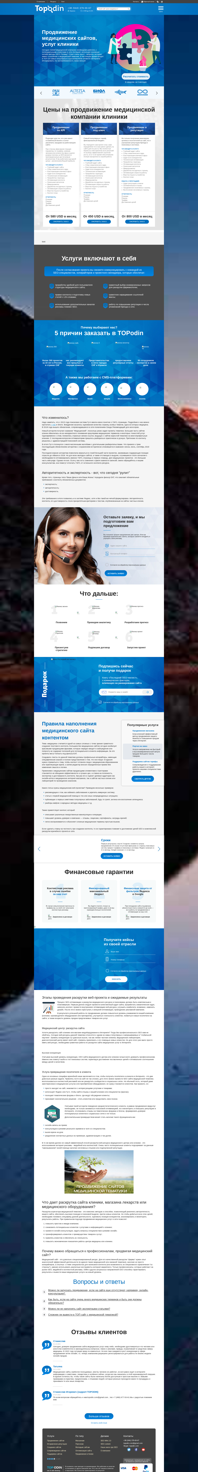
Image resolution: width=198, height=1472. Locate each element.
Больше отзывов (99, 1416)
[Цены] (160, 8)
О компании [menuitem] (41, 1)
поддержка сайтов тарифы (145, 762)
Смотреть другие (143, 779)
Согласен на (128, 565)
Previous (41, 92)
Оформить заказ (61, 222)
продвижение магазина (143, 731)
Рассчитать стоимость (136, 76)
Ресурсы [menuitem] (53, 1)
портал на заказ (140, 746)
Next (155, 92)
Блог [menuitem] (63, 1)
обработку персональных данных (133, 565)
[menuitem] (158, 2)
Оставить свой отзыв (99, 1423)
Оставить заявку (112, 856)
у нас (53, 425)
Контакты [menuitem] (136, 1)
